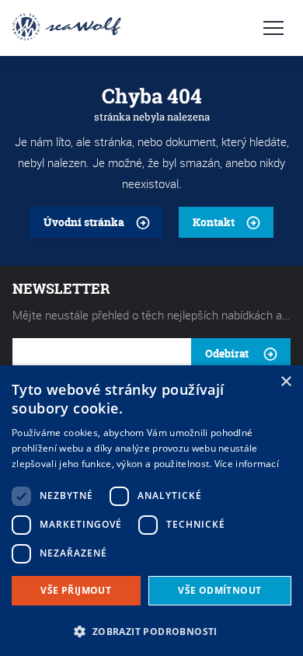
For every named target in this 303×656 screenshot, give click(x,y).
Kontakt (214, 222)
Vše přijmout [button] (75, 590)
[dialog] (151, 510)
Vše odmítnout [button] (219, 590)
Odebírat (227, 353)
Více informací (246, 463)
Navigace (273, 28)
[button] (151, 630)
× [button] (285, 382)
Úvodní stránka (84, 222)
